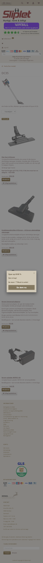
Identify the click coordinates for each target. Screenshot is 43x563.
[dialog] (21, 281)
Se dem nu (22, 287)
